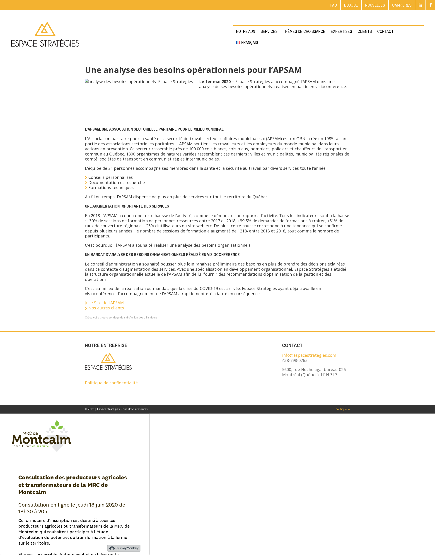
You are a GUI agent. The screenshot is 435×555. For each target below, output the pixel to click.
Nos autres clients (106, 308)
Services (269, 31)
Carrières (401, 5)
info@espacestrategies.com (309, 355)
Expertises (341, 31)
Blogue (351, 5)
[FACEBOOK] (430, 5)
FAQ (333, 5)
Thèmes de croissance (304, 31)
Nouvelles (375, 5)
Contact (385, 31)
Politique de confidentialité (111, 382)
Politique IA (343, 409)
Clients (365, 31)
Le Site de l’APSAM (106, 302)
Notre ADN (245, 31)
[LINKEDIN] (420, 5)
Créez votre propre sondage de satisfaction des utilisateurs (121, 317)
